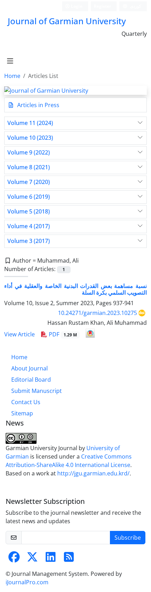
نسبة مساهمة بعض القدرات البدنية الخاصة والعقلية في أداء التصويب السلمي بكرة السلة (75, 289)
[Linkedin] (50, 559)
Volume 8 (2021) (28, 167)
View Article (19, 334)
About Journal (29, 368)
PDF (62, 334)
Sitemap (22, 413)
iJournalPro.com (27, 582)
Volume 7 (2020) (28, 182)
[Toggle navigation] (10, 61)
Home (12, 76)
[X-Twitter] (32, 559)
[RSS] (68, 559)
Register (102, 6)
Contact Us (25, 402)
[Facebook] (14, 559)
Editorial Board (31, 379)
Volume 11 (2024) (30, 123)
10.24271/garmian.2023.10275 (97, 313)
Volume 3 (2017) (28, 241)
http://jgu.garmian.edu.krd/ (93, 473)
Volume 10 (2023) (30, 137)
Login (76, 6)
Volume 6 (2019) (28, 196)
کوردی (135, 6)
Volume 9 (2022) (28, 152)
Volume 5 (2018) (28, 211)
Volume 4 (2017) (28, 226)
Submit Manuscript (36, 391)
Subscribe (127, 537)
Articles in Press (37, 105)
